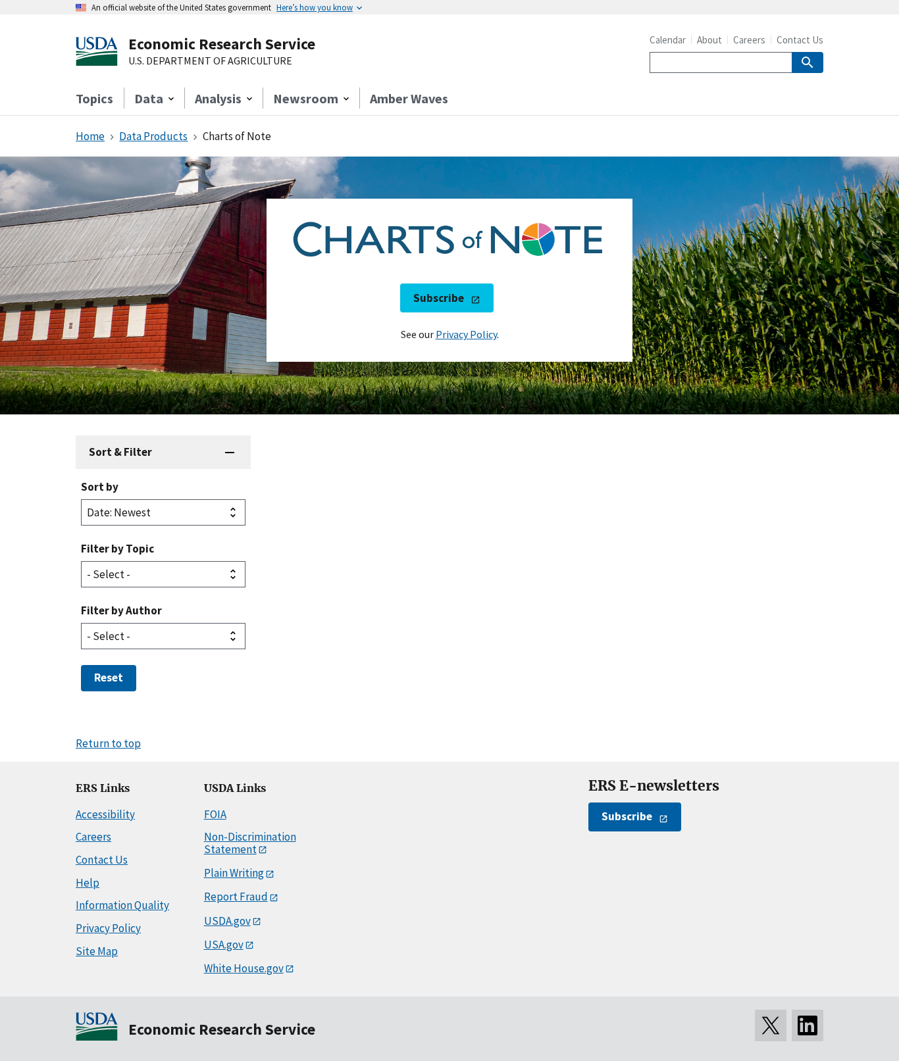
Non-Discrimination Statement (250, 842)
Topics (94, 98)
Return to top (108, 743)
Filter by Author (121, 610)
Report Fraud (236, 896)
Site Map (97, 951)
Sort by (99, 487)
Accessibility (105, 814)
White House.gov (244, 968)
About (709, 40)
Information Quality (122, 905)
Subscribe (438, 298)
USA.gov (224, 944)
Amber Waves (409, 98)
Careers (749, 40)
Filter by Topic (117, 548)
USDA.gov (227, 921)
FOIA (215, 814)
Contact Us (800, 40)
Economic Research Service (221, 43)
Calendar (668, 40)
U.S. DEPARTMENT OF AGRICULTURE (210, 61)
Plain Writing (234, 873)
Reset (108, 677)
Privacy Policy (466, 334)
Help (87, 883)
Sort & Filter (120, 452)
